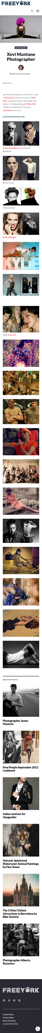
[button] (32, 10)
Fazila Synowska (24, 74)
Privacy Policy (8, 1018)
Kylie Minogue (9, 237)
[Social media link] (4, 1000)
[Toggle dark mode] (37, 1028)
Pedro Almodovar (11, 148)
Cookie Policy (8, 1014)
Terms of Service (9, 1021)
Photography (21, 47)
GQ (33, 104)
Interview (7, 110)
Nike (29, 104)
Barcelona (9, 97)
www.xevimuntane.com (14, 116)
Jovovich (11, 335)
